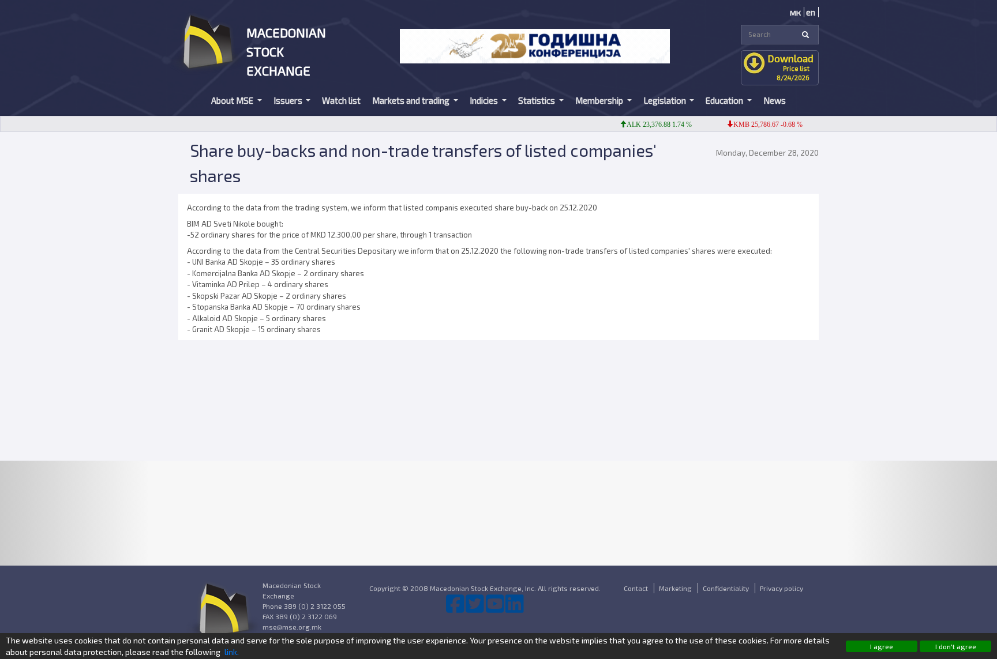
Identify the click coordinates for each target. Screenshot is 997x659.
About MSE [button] (233, 100)
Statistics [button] (537, 100)
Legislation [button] (665, 100)
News (774, 100)
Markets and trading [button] (411, 100)
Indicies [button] (485, 100)
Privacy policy (781, 588)
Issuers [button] (288, 100)
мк (795, 12)
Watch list (341, 100)
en (810, 12)
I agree (881, 646)
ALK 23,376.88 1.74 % (650, 124)
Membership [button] (600, 100)
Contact (636, 588)
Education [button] (725, 100)
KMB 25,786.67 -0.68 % (758, 124)
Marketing (675, 588)
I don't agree (955, 646)
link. (231, 652)
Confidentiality (726, 588)
